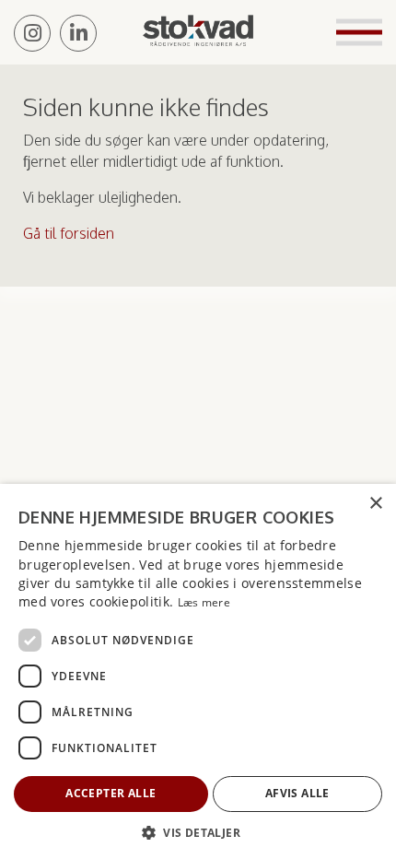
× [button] (375, 504)
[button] (198, 831)
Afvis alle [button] (297, 793)
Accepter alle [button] (110, 793)
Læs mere (204, 602)
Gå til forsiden (68, 233)
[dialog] (198, 671)
